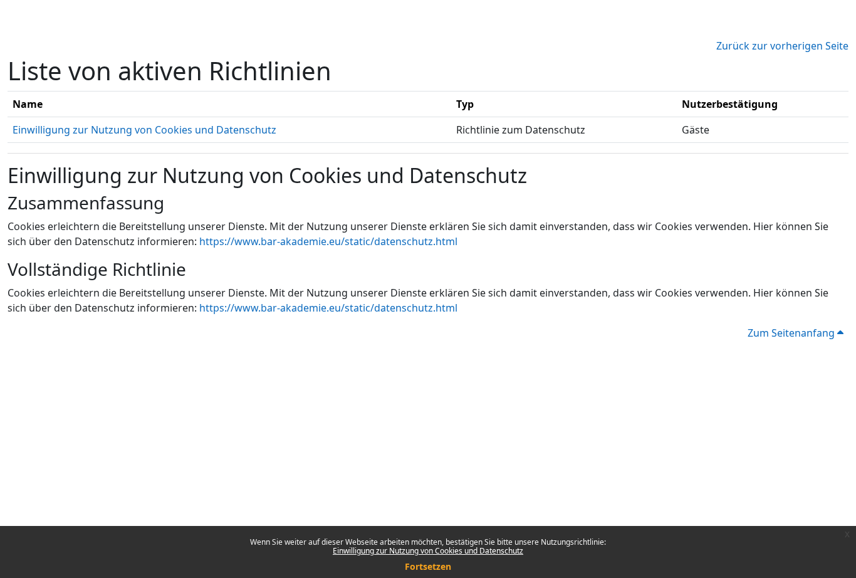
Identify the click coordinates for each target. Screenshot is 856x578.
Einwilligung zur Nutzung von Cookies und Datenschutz (428, 550)
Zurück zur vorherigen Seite (782, 46)
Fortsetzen (428, 566)
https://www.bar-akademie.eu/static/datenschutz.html (328, 241)
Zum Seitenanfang (792, 333)
